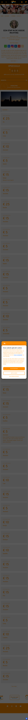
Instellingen (14, 373)
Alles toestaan (14, 368)
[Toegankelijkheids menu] (26, 718)
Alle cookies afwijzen (14, 376)
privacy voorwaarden (18, 355)
